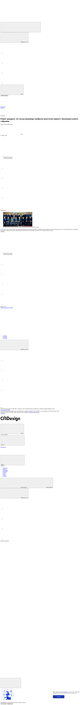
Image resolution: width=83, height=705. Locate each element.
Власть (4, 469)
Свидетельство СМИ (5, 409)
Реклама (5, 337)
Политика (5, 468)
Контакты (5, 338)
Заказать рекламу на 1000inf (7, 307)
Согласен (58, 696)
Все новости (3, 447)
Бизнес (4, 472)
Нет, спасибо (3, 703)
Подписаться (10, 703)
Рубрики (5, 335)
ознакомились (65, 691)
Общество (5, 471)
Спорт (4, 475)
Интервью (5, 470)
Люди (4, 473)
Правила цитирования (34, 412)
